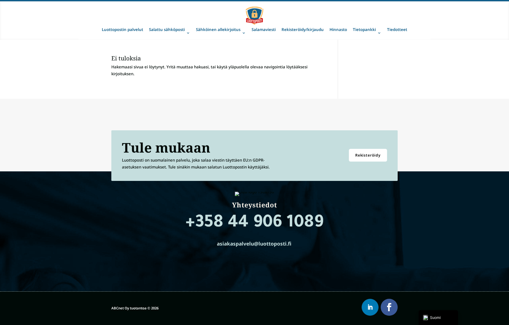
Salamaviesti (264, 29)
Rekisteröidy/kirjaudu (303, 29)
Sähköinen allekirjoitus (218, 29)
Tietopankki (364, 29)
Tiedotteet (397, 29)
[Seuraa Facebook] (389, 307)
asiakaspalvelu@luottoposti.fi (254, 243)
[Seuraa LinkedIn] (370, 307)
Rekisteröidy (368, 155)
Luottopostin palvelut (122, 29)
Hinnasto (338, 29)
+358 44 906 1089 (254, 224)
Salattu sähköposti (167, 29)
